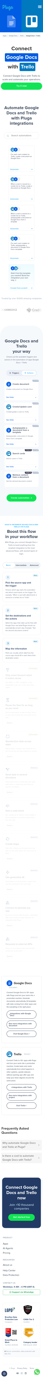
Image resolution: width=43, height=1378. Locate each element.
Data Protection (11, 1275)
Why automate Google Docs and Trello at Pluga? (19, 1145)
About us (7, 1265)
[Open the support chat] (4, 1374)
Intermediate (21, 565)
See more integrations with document (20, 1025)
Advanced (34, 565)
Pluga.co (8, 8)
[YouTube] (17, 1373)
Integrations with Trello (22, 1087)
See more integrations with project (20, 1096)
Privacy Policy (22, 1368)
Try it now (21, 86)
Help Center (9, 1270)
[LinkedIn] (26, 1373)
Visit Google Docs (20, 1034)
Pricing (6, 1253)
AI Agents (8, 1248)
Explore (10, 723)
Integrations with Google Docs (20, 1014)
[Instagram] (22, 1373)
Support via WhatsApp (23, 1292)
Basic (8, 565)
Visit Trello (20, 1106)
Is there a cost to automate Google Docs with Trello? (18, 1158)
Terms (32, 1368)
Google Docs (13, 36)
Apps (4, 36)
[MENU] (40, 8)
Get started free (21, 1217)
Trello (22, 36)
